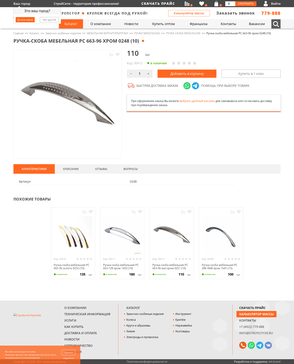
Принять (68, 352)
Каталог (133, 308)
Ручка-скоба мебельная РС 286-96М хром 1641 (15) (219, 266)
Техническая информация (87, 314)
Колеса (131, 320)
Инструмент (183, 314)
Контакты (247, 320)
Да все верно (25, 19)
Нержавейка (183, 325)
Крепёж (180, 320)
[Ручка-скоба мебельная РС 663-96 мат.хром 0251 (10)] (171, 235)
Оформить (246, 3)
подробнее (68, 358)
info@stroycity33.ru (256, 333)
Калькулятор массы (189, 13)
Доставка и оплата (80, 333)
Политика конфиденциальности (147, 361)
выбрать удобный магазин (197, 101)
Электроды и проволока (142, 337)
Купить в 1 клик (251, 73)
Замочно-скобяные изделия (145, 314)
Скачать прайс (158, 3)
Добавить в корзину (187, 73)
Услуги (70, 320)
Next (279, 199)
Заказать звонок (235, 13)
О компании (75, 308)
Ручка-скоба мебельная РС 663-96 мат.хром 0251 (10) (170, 266)
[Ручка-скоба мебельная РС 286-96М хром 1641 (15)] (221, 235)
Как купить (74, 327)
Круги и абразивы (138, 325)
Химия (130, 331)
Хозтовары (182, 331)
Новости (71, 339)
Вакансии (72, 352)
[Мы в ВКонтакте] (268, 345)
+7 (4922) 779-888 (251, 327)
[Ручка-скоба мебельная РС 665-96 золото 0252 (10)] (73, 235)
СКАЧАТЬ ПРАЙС (252, 308)
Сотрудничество (78, 346)
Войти (276, 4)
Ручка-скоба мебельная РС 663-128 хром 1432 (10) (121, 266)
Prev (272, 199)
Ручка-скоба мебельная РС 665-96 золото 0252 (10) (71, 266)
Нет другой (49, 19)
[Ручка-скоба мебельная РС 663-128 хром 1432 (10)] (122, 235)
